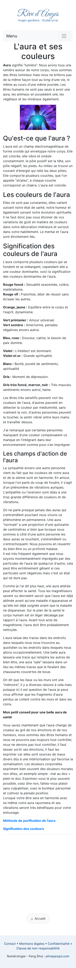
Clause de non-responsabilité (38, 948)
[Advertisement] (38, 876)
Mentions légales (31, 944)
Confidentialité (59, 944)
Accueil (38, 918)
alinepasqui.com (57, 956)
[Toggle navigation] (64, 36)
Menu (11, 36)
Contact (10, 944)
